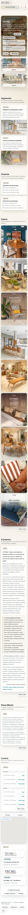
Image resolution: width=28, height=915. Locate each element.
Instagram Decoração (14, 890)
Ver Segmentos (8, 34)
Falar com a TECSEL (10, 7)
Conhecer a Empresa (9, 37)
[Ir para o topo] (14, 3)
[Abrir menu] (25, 7)
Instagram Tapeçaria (10, 893)
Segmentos (14, 907)
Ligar (23, 775)
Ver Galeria (17, 34)
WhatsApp (21, 779)
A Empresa (5, 907)
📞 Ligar (6, 53)
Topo (3, 910)
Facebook (20, 893)
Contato (22, 907)
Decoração (8, 815)
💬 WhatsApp (14, 53)
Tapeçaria (20, 815)
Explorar (14, 69)
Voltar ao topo (22, 529)
